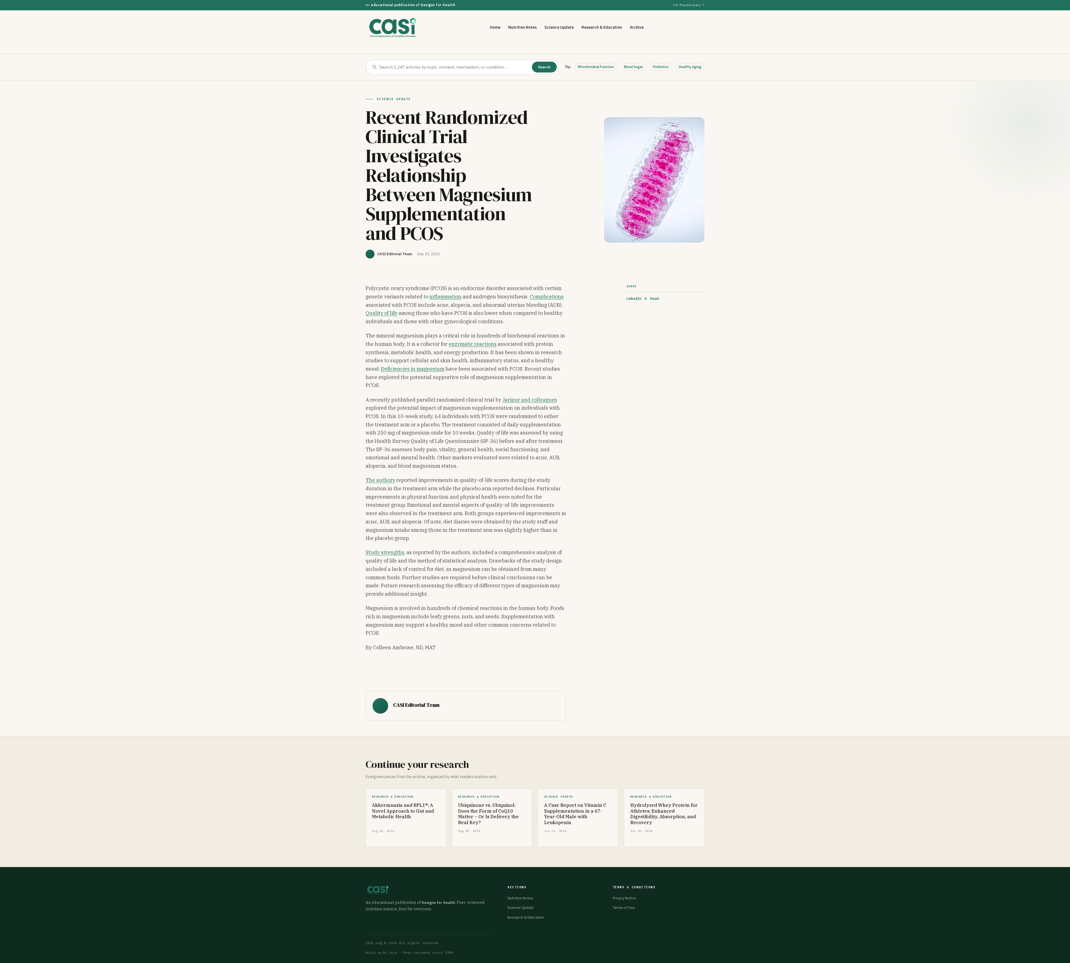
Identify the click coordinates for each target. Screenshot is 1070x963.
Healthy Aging (690, 67)
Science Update (559, 27)
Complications (547, 296)
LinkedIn (633, 298)
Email (654, 298)
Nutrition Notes (522, 27)
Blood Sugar (633, 67)
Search (544, 67)
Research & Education (602, 27)
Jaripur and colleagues (529, 400)
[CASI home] (393, 27)
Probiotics (661, 67)
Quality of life (381, 313)
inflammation (445, 296)
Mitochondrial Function (596, 67)
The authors (380, 480)
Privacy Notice (624, 898)
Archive (637, 27)
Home (495, 27)
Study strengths (385, 552)
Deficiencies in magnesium (412, 369)
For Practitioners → (688, 5)
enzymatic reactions (473, 344)
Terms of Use (624, 907)
